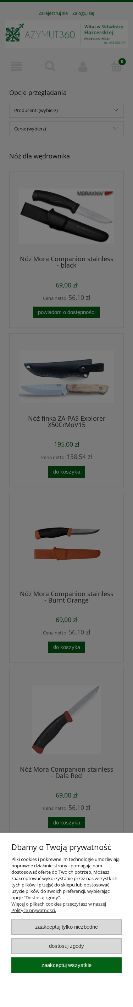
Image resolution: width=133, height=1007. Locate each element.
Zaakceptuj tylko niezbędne (66, 927)
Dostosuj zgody (66, 946)
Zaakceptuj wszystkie (66, 965)
